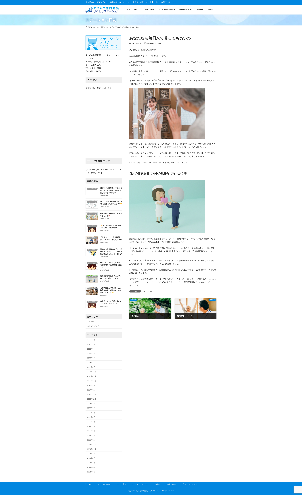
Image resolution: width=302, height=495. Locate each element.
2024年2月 (91, 385)
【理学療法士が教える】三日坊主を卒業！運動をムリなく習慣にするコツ (111, 290)
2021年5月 (91, 467)
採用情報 (157, 484)
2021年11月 (91, 449)
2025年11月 (91, 376)
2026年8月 (91, 340)
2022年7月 (91, 413)
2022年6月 (91, 417)
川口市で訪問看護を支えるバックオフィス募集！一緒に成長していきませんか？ (111, 190)
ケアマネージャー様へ (140, 484)
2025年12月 (91, 372)
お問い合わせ (171, 484)
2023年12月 (91, 394)
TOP (90, 484)
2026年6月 (91, 349)
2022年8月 (91, 408)
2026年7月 (91, 344)
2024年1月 (91, 390)
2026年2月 (91, 367)
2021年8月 (91, 454)
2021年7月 (91, 458)
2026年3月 (91, 362)
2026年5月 (91, 353)
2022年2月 (91, 435)
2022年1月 (91, 440)
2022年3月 (91, 431)
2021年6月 (91, 463)
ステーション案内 (104, 484)
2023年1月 (91, 403)
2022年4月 (91, 426)
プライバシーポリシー (190, 484)
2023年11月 (91, 399)
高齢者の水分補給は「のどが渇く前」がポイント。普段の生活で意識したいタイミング (111, 251)
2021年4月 (91, 472)
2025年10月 (91, 381)
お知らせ (90, 321)
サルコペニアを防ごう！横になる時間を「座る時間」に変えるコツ (111, 265)
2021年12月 (91, 444)
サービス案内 (121, 484)
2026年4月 (91, 358)
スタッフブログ (147, 291)
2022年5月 (91, 422)
